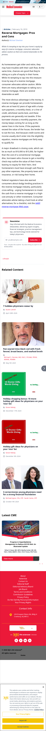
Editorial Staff (23, 584)
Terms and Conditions (23, 592)
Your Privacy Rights (23, 602)
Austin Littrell (11, 310)
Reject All (22, 720)
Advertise (23, 578)
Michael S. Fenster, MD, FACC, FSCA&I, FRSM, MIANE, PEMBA (20, 358)
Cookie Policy (39, 710)
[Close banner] (43, 2)
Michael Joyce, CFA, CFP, (14, 498)
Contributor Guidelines (23, 594)
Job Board (23, 589)
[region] (23, 707)
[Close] (43, 687)
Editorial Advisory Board (23, 586)
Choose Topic (20, 13)
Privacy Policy (23, 597)
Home (23, 655)
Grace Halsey (10, 407)
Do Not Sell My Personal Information (23, 600)
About (23, 576)
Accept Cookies (23, 727)
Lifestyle (6, 259)
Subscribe (34, 240)
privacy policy (8, 246)
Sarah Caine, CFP (30, 498)
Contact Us (23, 581)
